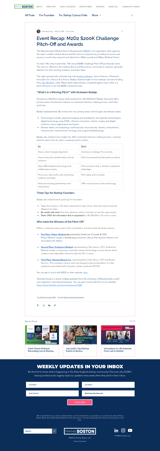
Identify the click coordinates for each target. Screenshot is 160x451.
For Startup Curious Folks (73, 15)
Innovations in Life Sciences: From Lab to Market (118, 349)
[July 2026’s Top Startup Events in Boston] (80, 334)
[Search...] (54, 431)
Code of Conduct (79, 441)
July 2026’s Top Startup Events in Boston (77, 349)
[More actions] (122, 31)
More (95, 15)
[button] (39, 6)
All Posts (30, 15)
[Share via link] (55, 305)
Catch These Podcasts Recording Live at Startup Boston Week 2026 (40, 349)
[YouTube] (130, 430)
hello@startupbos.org (122, 436)
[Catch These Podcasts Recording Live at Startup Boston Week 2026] (42, 334)
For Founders (46, 15)
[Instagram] (123, 430)
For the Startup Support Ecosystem (71, 297)
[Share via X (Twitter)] (43, 305)
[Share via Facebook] (38, 305)
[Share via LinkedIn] (49, 305)
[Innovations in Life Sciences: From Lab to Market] (118, 334)
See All (132, 321)
